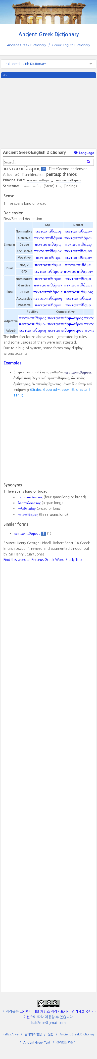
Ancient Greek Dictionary (48, 34)
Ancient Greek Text (36, 1042)
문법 (50, 1034)
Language (86, 153)
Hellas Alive (10, 1034)
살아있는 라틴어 (66, 1042)
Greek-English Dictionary (71, 45)
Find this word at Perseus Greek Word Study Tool (43, 559)
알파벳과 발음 (33, 1034)
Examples (12, 363)
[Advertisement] (48, 112)
